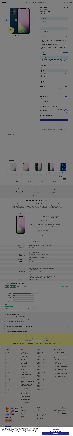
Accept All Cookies (55, 433)
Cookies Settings (56, 429)
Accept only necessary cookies (56, 431)
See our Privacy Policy (33, 431)
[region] (36, 431)
